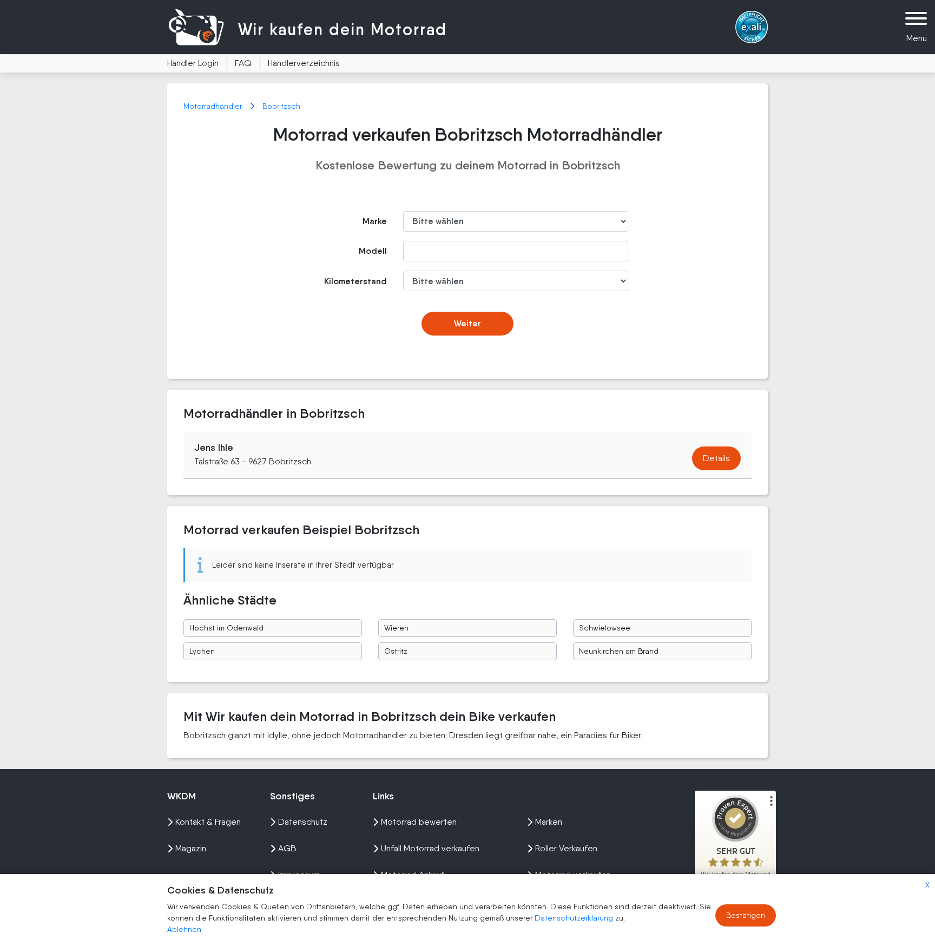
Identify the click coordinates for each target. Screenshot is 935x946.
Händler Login (193, 63)
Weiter (467, 323)
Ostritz (395, 651)
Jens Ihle (213, 448)
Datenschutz (302, 822)
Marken (548, 822)
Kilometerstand (355, 281)
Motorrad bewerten (419, 822)
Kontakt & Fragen (208, 822)
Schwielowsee (604, 627)
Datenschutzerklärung (575, 918)
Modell (373, 251)
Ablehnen (184, 929)
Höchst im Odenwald (226, 627)
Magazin (190, 848)
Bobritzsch (281, 106)
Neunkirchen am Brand (619, 651)
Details (716, 458)
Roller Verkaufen (566, 848)
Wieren (396, 627)
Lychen (202, 651)
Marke (375, 221)
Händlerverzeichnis (304, 63)
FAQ (243, 63)
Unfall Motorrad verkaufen (430, 848)
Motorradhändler (213, 106)
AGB (287, 848)
